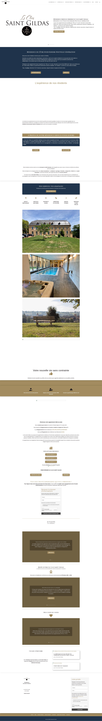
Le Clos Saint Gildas (59, 657)
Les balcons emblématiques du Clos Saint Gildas (51, 629)
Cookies (68, 714)
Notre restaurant (78, 2)
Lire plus (51, 552)
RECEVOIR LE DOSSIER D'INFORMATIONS (51, 513)
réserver (66, 474)
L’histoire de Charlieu (61, 666)
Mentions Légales (61, 714)
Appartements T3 (51, 461)
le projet (36, 150)
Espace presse (41, 714)
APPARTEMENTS (36, 72)
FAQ (35, 714)
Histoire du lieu (60, 2)
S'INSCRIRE (79, 709)
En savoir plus (51, 191)
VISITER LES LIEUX (36, 474)
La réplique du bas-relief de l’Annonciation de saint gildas (64, 654)
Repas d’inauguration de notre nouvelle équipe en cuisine (51, 542)
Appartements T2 (51, 458)
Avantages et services (68, 2)
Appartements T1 (51, 454)
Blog (93, 2)
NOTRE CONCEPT (59, 31)
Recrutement (48, 714)
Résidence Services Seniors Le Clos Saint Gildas (70, 19)
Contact (96, 2)
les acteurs (66, 150)
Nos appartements (86, 2)
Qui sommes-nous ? (52, 2)
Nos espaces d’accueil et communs (51, 587)
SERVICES (66, 72)
